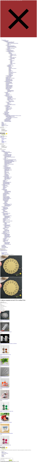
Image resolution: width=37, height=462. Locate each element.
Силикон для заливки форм (8, 154)
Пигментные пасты (7, 163)
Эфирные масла (8, 78)
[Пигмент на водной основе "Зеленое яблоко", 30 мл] (4, 410)
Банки (8, 102)
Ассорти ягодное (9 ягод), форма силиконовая (6, 422)
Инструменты (6, 111)
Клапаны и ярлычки (5, 214)
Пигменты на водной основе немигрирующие (10, 159)
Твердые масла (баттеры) (11, 50)
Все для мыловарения (6, 40)
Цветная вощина (5, 185)
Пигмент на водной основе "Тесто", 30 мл (5, 354)
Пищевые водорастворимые (8, 162)
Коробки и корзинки (10, 99)
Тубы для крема (5, 211)
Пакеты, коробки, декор (6, 231)
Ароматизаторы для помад (8, 168)
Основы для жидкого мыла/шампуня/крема (13, 43)
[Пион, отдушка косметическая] (4, 398)
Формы (4, 186)
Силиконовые (6, 153)
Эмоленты (9, 89)
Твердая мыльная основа (11, 42)
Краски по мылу (7, 165)
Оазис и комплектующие (8, 178)
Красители (7, 94)
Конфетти (6, 223)
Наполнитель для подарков (6, 222)
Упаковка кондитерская (7, 119)
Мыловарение (6, 41)
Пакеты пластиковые (11, 101)
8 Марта (7, 110)
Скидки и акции (4, 246)
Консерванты (4, 194)
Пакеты (4, 228)
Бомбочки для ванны (8, 87)
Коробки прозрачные (7, 216)
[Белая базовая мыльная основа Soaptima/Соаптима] (4, 432)
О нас (2, 140)
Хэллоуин (4, 239)
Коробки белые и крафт (7, 217)
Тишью (5, 226)
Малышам (10, 70)
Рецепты (3, 122)
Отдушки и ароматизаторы (9, 75)
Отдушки (6, 237)
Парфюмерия (3, 206)
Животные (10, 59)
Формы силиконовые (7, 234)
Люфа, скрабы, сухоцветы (6, 183)
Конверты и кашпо (5, 218)
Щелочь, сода (9, 44)
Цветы (10, 52)
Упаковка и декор (7, 235)
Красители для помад (7, 204)
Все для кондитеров (5, 113)
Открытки (4, 220)
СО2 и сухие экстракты (9, 82)
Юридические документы (5, 125)
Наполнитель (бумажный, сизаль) (12, 98)
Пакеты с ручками (7, 230)
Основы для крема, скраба (8, 155)
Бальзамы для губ (5, 203)
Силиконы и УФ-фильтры (9, 86)
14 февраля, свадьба (5, 240)
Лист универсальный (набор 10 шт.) (4, 365)
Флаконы (9, 103)
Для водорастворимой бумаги (12, 72)
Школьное (10, 67)
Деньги (10, 71)
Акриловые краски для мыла (11, 48)
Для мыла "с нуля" (8, 77)
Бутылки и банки (12, 58)
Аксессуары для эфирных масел (7, 198)
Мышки (11, 61)
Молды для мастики (8, 118)
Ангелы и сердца (11, 73)
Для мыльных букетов (6, 176)
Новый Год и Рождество (13, 55)
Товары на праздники (4, 233)
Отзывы (3, 123)
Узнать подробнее (3, 460)
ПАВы (5, 157)
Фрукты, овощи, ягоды (13, 57)
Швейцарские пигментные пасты (12, 46)
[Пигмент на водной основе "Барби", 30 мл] (4, 444)
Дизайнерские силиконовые (11, 51)
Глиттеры (9, 47)
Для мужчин (6, 174)
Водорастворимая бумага (9, 79)
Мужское (10, 74)
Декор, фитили (8, 93)
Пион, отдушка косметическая (4, 399)
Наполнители (6, 201)
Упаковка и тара (7, 95)
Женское (10, 69)
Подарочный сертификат (5, 247)
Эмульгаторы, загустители (9, 83)
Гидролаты (7, 84)
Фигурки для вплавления (6, 232)
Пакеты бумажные (11, 100)
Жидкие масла (9, 49)
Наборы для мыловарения (9, 80)
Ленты (5, 179)
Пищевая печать (7, 114)
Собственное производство (8, 215)
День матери (4, 238)
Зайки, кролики (12, 60)
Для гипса (3, 150)
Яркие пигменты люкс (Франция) (9, 160)
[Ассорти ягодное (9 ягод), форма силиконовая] (4, 421)
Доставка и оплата (4, 141)
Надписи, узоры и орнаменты (12, 68)
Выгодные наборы (7, 112)
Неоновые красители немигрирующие (9, 161)
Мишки (11, 62)
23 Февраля (7, 109)
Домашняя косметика (7, 81)
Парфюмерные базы (5, 208)
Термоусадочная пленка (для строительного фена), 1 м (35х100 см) (8, 343)
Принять (10, 460)
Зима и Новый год (7, 170)
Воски (4, 188)
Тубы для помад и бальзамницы (11, 104)
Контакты (3, 124)
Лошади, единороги (12, 63)
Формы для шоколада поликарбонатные (12, 117)
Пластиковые (9, 66)
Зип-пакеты (6, 229)
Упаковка (3, 212)
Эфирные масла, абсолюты (9, 85)
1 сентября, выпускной (13, 54)
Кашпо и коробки (7, 177)
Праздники (10, 53)
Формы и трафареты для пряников (10, 116)
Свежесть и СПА (7, 172)
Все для (2, 248)
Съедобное (10, 56)
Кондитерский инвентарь (8, 120)
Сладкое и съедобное (7, 173)
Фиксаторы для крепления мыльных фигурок (6, 331)
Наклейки (7, 105)
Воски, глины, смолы (8, 88)
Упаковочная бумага (10, 97)
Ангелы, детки (11, 64)
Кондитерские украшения (8, 121)
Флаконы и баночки (4, 209)
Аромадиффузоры (5, 207)
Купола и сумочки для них (6, 219)
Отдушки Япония (7, 175)
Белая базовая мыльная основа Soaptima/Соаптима (6, 433)
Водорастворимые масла (11, 90)
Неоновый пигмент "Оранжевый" (4, 387)
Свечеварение (6, 92)
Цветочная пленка (7, 227)
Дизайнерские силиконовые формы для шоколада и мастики (13, 115)
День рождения (8, 106)
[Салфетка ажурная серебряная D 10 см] (4, 319)
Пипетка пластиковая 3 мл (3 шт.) (4, 376)
